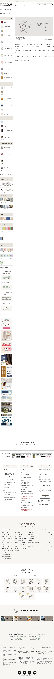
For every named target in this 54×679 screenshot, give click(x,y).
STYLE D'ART (25, 675)
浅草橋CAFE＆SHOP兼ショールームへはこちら (36, 639)
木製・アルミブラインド (6, 138)
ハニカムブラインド (6, 131)
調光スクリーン (7, 126)
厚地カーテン (7, 22)
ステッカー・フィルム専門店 (47, 539)
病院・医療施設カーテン (6, 63)
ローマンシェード (8, 87)
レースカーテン (7, 26)
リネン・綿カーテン (6, 36)
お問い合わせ (31, 538)
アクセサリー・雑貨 (5, 143)
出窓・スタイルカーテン (6, 50)
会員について (31, 546)
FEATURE (24, 4)
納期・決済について (32, 534)
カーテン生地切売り (6, 155)
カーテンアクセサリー (6, 162)
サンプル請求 (31, 536)
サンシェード (7, 114)
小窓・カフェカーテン (6, 56)
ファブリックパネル (6, 169)
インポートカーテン (6, 43)
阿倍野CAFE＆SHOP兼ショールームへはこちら (17, 639)
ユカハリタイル (44, 648)
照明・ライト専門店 (46, 550)
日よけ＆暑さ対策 (19, 540)
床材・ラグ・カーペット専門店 (47, 543)
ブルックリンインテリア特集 (20, 545)
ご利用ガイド (31, 532)
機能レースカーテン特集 (20, 538)
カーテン (3, 18)
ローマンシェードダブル (6, 93)
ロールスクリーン (8, 121)
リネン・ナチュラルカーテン (7, 539)
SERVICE (31, 4)
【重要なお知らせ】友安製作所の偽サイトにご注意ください (27, 575)
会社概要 (30, 540)
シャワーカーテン (8, 73)
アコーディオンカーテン (6, 79)
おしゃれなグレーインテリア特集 (20, 549)
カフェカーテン (5, 546)
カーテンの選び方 (19, 536)
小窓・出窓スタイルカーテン (7, 543)
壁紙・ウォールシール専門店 (47, 547)
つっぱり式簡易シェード (6, 100)
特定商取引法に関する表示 (33, 543)
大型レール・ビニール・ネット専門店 (47, 553)
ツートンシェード (8, 105)
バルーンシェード (8, 109)
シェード (3, 83)
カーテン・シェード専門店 (47, 535)
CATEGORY (17, 4)
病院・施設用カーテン (7, 548)
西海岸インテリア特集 (20, 542)
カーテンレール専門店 (46, 532)
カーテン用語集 (18, 534)
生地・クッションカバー (7, 556)
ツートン (6, 30)
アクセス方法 (18, 638)
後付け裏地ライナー (6, 148)
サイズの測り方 (18, 532)
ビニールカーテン (8, 69)
